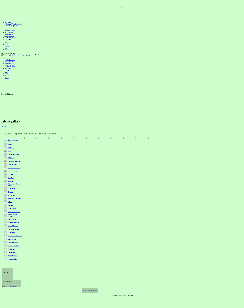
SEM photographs (10, 37)
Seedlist (7, 46)
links (6, 48)
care (6, 42)
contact (7, 49)
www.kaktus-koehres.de (11, 286)
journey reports (9, 36)
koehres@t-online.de (11, 284)
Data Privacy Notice (93, 290)
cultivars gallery (9, 34)
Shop (6, 44)
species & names (10, 30)
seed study (8, 39)
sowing (7, 41)
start (6, 29)
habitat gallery (9, 32)
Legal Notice (84, 290)
